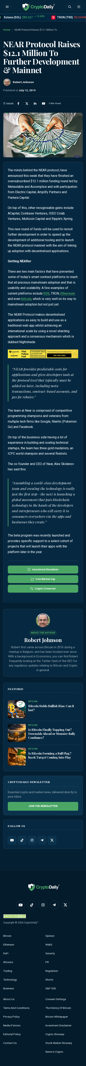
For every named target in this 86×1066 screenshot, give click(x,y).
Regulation (51, 970)
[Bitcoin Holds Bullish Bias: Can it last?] (17, 709)
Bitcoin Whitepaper (56, 1016)
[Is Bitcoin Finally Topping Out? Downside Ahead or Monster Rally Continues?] (17, 733)
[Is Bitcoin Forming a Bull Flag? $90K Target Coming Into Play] (17, 757)
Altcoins (8, 962)
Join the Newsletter (43, 806)
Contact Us (10, 1043)
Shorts (49, 979)
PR (47, 962)
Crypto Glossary (54, 1034)
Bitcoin (7, 935)
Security (50, 953)
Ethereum (67, 293)
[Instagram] (32, 840)
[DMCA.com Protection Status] (15, 916)
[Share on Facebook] (18, 103)
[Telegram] (42, 840)
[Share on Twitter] (26, 103)
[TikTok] (22, 840)
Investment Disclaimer (58, 1025)
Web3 (48, 944)
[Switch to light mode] (79, 7)
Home (6, 29)
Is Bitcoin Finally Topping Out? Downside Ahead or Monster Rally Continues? (51, 734)
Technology (10, 979)
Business (8, 988)
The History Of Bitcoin (58, 1007)
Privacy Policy (11, 1016)
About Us (8, 999)
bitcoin (26, 299)
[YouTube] (12, 840)
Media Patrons (11, 1025)
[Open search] (70, 7)
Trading (7, 970)
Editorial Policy (12, 1034)
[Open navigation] (7, 7)
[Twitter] (52, 840)
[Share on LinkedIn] (35, 103)
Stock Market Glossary (58, 1043)
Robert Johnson (43, 639)
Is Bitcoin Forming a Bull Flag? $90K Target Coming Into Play (49, 755)
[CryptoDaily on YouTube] (43, 103)
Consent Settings (55, 999)
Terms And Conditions (16, 1007)
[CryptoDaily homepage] (38, 7)
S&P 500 (50, 988)
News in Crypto (54, 1051)
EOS (46, 293)
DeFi (5, 953)
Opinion (49, 935)
